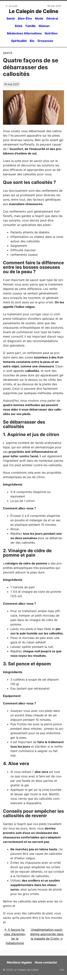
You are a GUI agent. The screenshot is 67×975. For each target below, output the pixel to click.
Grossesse (45, 41)
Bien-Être (25, 18)
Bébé (19, 26)
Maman (44, 26)
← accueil (11, 5)
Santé (11, 18)
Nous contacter (46, 962)
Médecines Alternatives (24, 33)
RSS (62, 969)
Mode (39, 18)
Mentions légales (19, 962)
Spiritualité (19, 41)
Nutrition (51, 33)
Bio (32, 41)
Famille (30, 26)
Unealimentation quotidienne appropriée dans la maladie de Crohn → (46, 934)
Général (52, 18)
